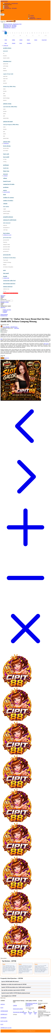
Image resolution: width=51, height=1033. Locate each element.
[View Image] (17, 687)
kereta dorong (6, 146)
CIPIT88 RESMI (4, 1011)
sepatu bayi (5, 76)
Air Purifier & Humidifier (8, 266)
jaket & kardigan (6, 98)
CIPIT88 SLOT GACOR (6, 1027)
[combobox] (7, 300)
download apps (14, 3)
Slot (1, 339)
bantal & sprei (7, 181)
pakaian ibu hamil (8, 121)
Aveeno (13, 43)
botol (4, 194)
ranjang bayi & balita (8, 184)
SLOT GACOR (4, 1021)
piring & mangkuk (6, 211)
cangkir (4, 208)
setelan (4, 95)
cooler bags (5, 229)
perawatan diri (6, 251)
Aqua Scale (44, 39)
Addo (6, 39)
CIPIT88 (15, 1005)
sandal (4, 80)
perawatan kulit (6, 239)
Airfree (20, 39)
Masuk (2, 296)
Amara (35, 39)
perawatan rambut (6, 246)
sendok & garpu (6, 213)
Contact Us (38, 18)
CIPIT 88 (3, 1004)
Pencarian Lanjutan (5, 302)
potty (4, 270)
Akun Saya (3, 295)
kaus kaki (5, 83)
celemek (5, 203)
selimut (5, 178)
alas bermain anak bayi (9, 283)
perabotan (5, 187)
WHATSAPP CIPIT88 (18, 1008)
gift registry (14, 8)
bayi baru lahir (6, 148)
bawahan (4, 91)
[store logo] (11, 21)
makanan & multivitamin (9, 220)
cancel (2, 303)
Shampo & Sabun (6, 244)
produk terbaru (7, 48)
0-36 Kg (4, 161)
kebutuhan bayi (7, 61)
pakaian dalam (6, 118)
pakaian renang (7, 103)
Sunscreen (5, 242)
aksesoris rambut (6, 58)
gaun (4, 93)
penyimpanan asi (6, 227)
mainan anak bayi (7, 286)
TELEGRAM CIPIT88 (18, 1012)
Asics (6, 43)
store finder (14, 26)
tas (3, 53)
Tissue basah (5, 260)
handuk (5, 276)
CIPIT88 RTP (3, 1017)
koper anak (6, 154)
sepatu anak (5, 78)
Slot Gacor (46, 343)
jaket (4, 115)
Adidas (13, 39)
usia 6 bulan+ (5, 150)
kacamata (5, 55)
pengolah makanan (8, 217)
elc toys (4, 291)
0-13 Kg (4, 159)
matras (5, 190)
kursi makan (6, 233)
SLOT (2, 1007)
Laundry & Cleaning (7, 262)
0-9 (45, 35)
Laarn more (16, 328)
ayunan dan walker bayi (9, 280)
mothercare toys (6, 288)
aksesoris (5, 100)
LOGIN (32, 15)
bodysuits (5, 70)
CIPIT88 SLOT (4, 1014)
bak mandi (6, 273)
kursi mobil (6, 157)
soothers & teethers (8, 200)
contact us (13, 27)
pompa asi (5, 225)
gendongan (6, 165)
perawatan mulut (6, 249)
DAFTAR (32, 17)
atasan (4, 88)
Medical (4, 264)
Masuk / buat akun (7, 309)
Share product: (4, 359)
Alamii (28, 39)
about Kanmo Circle (17, 24)
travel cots (5, 168)
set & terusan (5, 66)
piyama (4, 68)
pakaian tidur (5, 63)
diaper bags (6, 171)
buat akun (5, 311)
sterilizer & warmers (8, 197)
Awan (20, 43)
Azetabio (29, 43)
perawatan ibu (7, 254)
